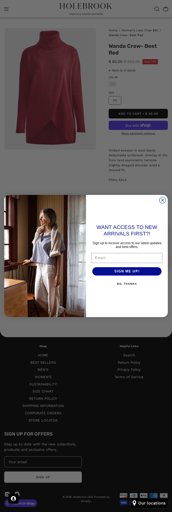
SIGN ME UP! (127, 271)
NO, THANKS (127, 283)
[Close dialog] (162, 200)
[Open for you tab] (13, 499)
